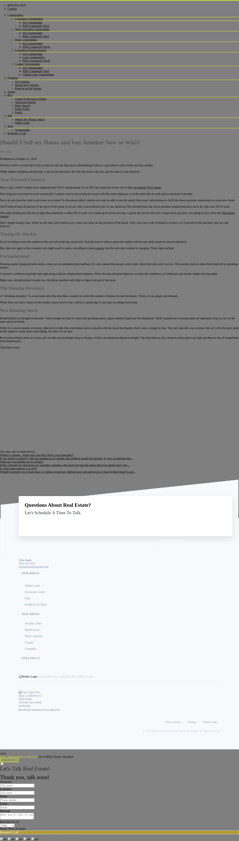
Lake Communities (33, 57)
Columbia (30, 648)
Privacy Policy (173, 722)
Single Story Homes (27, 85)
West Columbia (34, 636)
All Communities (32, 22)
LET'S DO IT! (9, 760)
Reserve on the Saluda (28, 88)
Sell (9, 115)
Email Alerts (22, 109)
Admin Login (210, 722)
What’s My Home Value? (30, 119)
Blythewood (32, 629)
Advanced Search (25, 102)
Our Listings (22, 81)
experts (99, 248)
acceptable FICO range (147, 187)
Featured (12, 77)
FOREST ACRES (35, 604)
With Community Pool (35, 25)
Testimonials (22, 129)
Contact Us (195, 521)
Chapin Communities (27, 64)
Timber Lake (32, 585)
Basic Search (22, 105)
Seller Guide (22, 122)
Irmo (27, 598)
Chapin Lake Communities (38, 74)
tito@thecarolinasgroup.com (34, 566)
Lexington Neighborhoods (30, 50)
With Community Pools (36, 46)
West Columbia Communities (32, 29)
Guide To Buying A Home (30, 98)
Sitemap (192, 722)
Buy (10, 95)
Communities (15, 15)
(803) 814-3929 (16, 5)
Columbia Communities (29, 18)
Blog (10, 126)
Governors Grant (35, 592)
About (11, 91)
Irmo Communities (26, 39)
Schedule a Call (16, 133)
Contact (12, 8)
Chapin (29, 642)
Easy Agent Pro (52, 710)
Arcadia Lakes (33, 623)
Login (18, 112)
